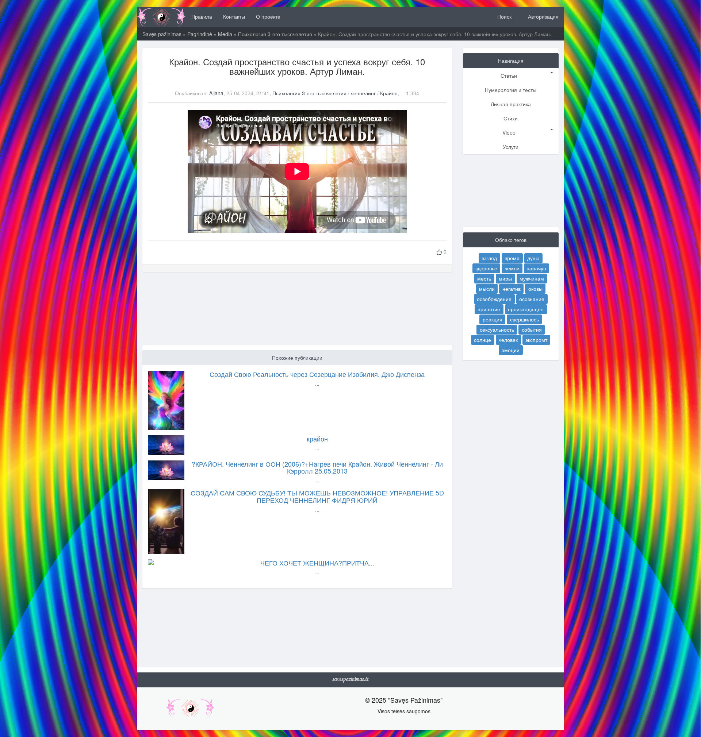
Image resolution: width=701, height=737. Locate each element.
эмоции (511, 350)
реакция (492, 319)
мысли (487, 288)
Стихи (510, 118)
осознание (531, 298)
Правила (201, 16)
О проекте (268, 16)
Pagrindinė (199, 34)
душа (533, 258)
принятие (489, 309)
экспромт (536, 339)
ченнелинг (363, 93)
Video (509, 132)
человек (508, 339)
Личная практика (511, 104)
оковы (535, 288)
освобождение (494, 298)
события (532, 329)
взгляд (489, 258)
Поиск (504, 16)
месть (484, 278)
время (512, 258)
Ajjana (216, 93)
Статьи (509, 75)
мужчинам (532, 278)
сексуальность (497, 329)
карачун (536, 268)
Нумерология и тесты (510, 89)
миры (505, 278)
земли (512, 268)
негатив (511, 288)
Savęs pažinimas (161, 34)
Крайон (389, 93)
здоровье (486, 268)
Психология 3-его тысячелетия (275, 34)
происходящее (526, 309)
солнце (482, 339)
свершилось (524, 319)
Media (225, 34)
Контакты (234, 16)
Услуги (510, 146)
